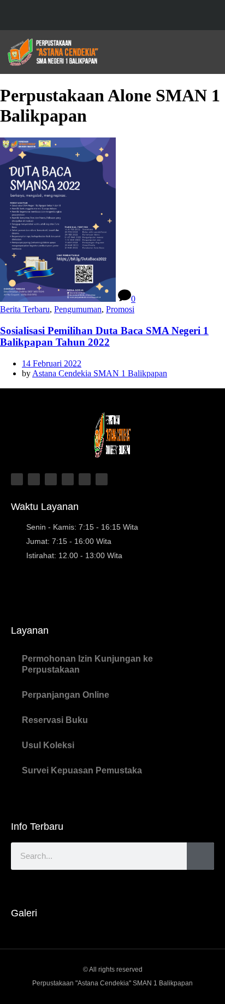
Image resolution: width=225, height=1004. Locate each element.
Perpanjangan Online (65, 694)
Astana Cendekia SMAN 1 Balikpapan (99, 373)
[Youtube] (144, 16)
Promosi (120, 309)
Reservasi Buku (55, 720)
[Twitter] (101, 16)
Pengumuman (78, 309)
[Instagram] (123, 16)
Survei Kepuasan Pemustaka (82, 770)
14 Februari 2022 (51, 363)
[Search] (200, 856)
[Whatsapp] (85, 479)
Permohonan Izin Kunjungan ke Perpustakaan (87, 664)
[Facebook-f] (80, 16)
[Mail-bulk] (102, 479)
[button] (209, 52)
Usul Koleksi (48, 745)
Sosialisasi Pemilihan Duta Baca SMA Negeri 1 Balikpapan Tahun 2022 (104, 336)
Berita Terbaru (25, 309)
